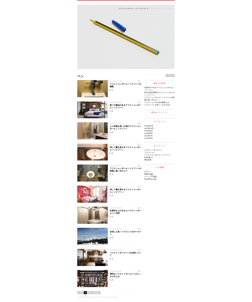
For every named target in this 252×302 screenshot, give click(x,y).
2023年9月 (148, 131)
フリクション (149, 152)
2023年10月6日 (116, 165)
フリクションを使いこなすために (157, 105)
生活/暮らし (149, 157)
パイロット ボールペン (153, 150)
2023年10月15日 (116, 102)
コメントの (150, 176)
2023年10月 (149, 128)
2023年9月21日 (116, 229)
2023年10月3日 (116, 187)
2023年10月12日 (116, 123)
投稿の (148, 174)
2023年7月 (148, 136)
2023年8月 (148, 133)
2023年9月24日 (116, 208)
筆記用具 (147, 160)
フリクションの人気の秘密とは (156, 102)
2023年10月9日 (116, 144)
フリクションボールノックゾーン (157, 155)
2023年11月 (148, 126)
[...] (111, 90)
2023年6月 (148, 138)
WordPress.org (150, 179)
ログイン (147, 171)
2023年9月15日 (116, 271)
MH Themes (114, 297)
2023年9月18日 (116, 250)
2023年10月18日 (116, 81)
